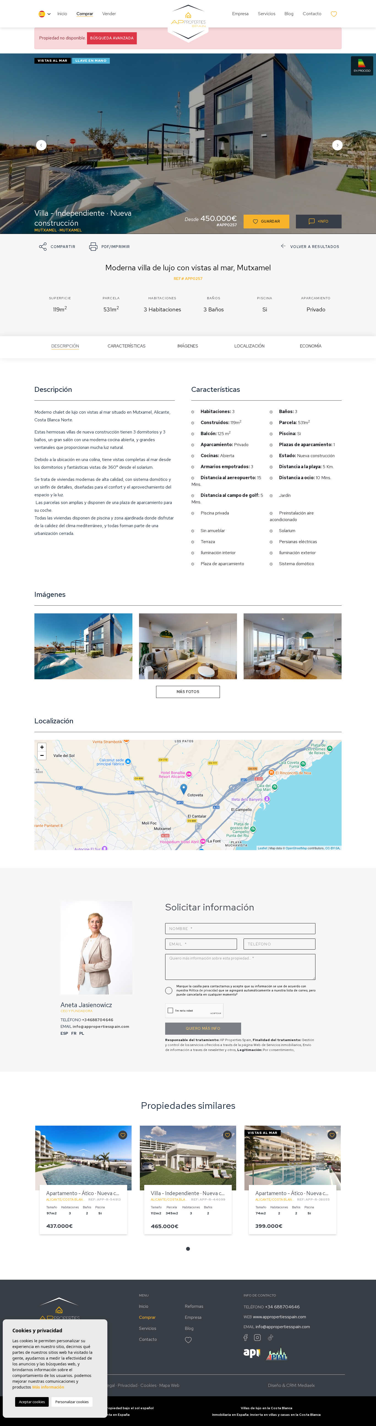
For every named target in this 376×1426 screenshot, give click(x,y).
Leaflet (262, 848)
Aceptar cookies (32, 1401)
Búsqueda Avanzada (111, 38)
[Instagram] (257, 1337)
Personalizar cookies (72, 1401)
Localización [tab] (250, 346)
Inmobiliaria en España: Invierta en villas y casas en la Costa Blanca (266, 1414)
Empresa (240, 14)
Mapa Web (169, 1385)
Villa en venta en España (110, 1414)
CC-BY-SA (332, 848)
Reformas (194, 1306)
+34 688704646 (282, 1307)
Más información (48, 1387)
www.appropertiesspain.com (279, 1317)
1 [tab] (188, 1249)
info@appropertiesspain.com (101, 1026)
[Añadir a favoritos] (122, 1135)
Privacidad (127, 1385)
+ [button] (42, 747)
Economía (310, 346)
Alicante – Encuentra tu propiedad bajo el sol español (110, 1408)
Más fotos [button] (188, 691)
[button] (57, 247)
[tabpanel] (83, 1183)
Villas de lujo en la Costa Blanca (266, 1408)
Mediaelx (306, 1385)
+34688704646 (97, 1019)
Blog (289, 14)
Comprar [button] (85, 14)
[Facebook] (245, 1337)
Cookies (148, 1385)
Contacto (312, 14)
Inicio (62, 14)
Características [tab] (127, 346)
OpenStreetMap (296, 848)
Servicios (266, 14)
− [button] (42, 755)
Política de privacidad (204, 990)
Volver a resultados (315, 246)
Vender (109, 14)
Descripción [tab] (65, 346)
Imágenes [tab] (188, 346)
